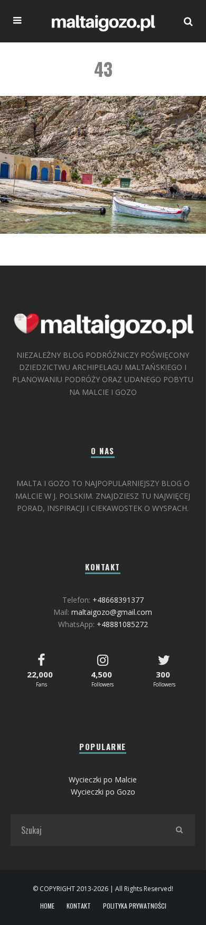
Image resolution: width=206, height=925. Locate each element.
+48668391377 (118, 600)
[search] (179, 830)
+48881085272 (122, 624)
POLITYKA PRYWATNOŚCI (134, 906)
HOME (47, 906)
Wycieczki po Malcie (103, 779)
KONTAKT (79, 906)
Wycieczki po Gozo (103, 792)
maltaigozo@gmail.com (111, 612)
